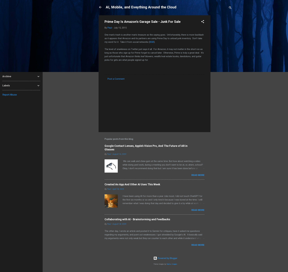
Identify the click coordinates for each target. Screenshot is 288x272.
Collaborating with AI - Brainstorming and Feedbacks (137, 219)
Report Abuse (9, 94)
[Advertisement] (222, 60)
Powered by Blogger (167, 258)
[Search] (230, 8)
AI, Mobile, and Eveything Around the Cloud (141, 7)
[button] (202, 22)
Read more (197, 175)
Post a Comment (116, 79)
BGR (152, 42)
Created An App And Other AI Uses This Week (132, 184)
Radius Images (171, 264)
